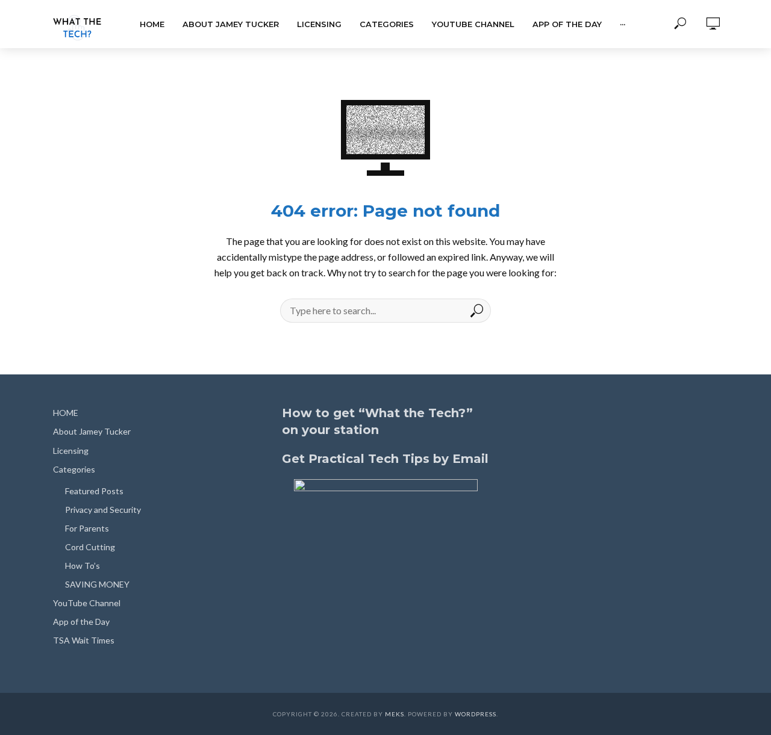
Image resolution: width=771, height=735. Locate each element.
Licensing (319, 24)
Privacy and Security (103, 509)
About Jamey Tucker (231, 24)
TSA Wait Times (83, 640)
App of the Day (567, 24)
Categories (387, 24)
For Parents (87, 528)
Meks (394, 714)
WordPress (475, 714)
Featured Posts (94, 491)
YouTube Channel (473, 24)
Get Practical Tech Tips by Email (385, 458)
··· (622, 24)
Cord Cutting (90, 547)
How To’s (82, 565)
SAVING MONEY (97, 584)
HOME (152, 24)
